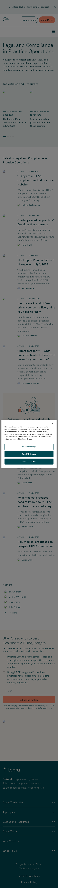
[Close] (53, 423)
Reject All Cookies (29, 454)
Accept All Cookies (29, 461)
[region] (28, 444)
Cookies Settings (29, 447)
